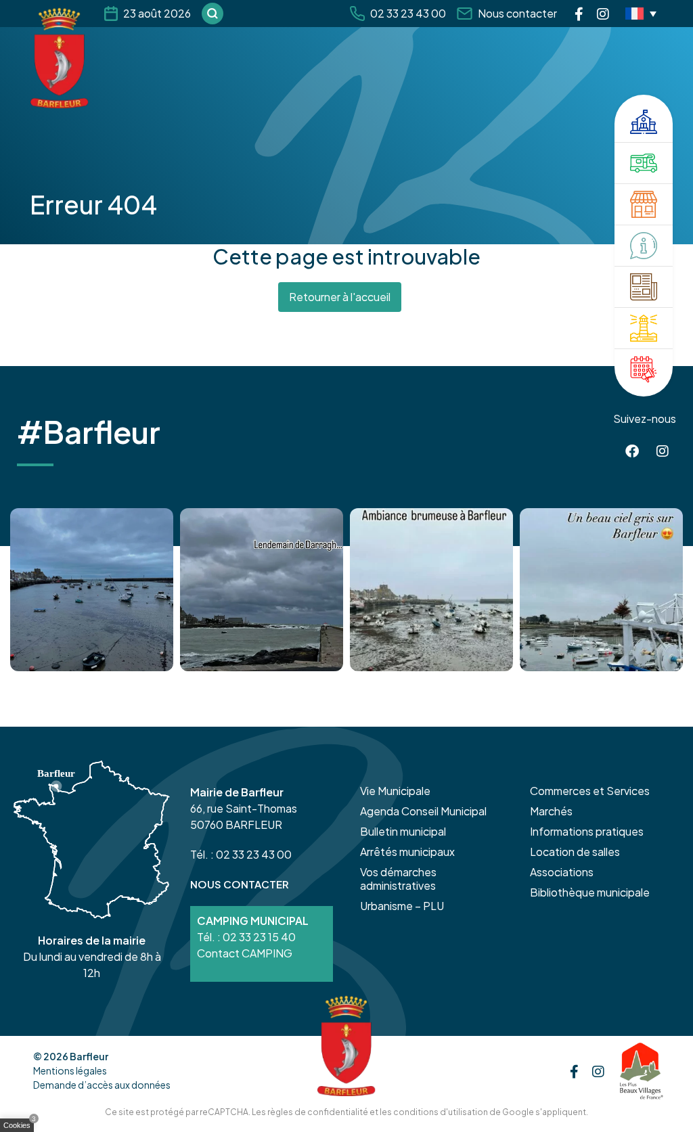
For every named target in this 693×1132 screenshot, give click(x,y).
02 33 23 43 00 (408, 13)
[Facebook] (579, 13)
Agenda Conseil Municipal (423, 811)
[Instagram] (603, 13)
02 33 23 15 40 (259, 937)
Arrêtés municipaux (407, 851)
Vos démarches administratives (398, 878)
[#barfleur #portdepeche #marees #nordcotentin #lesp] (601, 589)
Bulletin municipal (403, 831)
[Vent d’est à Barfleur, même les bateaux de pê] (261, 589)
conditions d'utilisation (440, 1112)
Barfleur (89, 1056)
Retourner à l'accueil (339, 297)
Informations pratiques (587, 831)
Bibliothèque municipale (590, 892)
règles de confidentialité (317, 1112)
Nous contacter (517, 13)
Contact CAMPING (244, 953)
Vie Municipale (395, 791)
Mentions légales (70, 1070)
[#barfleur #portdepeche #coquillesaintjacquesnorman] (431, 589)
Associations (562, 872)
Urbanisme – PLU (402, 906)
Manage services (20, 1128)
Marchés (551, 811)
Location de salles (575, 851)
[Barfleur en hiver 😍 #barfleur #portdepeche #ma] (91, 589)
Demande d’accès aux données (102, 1085)
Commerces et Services (590, 791)
